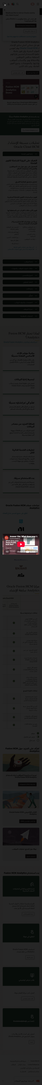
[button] (5, 5)
